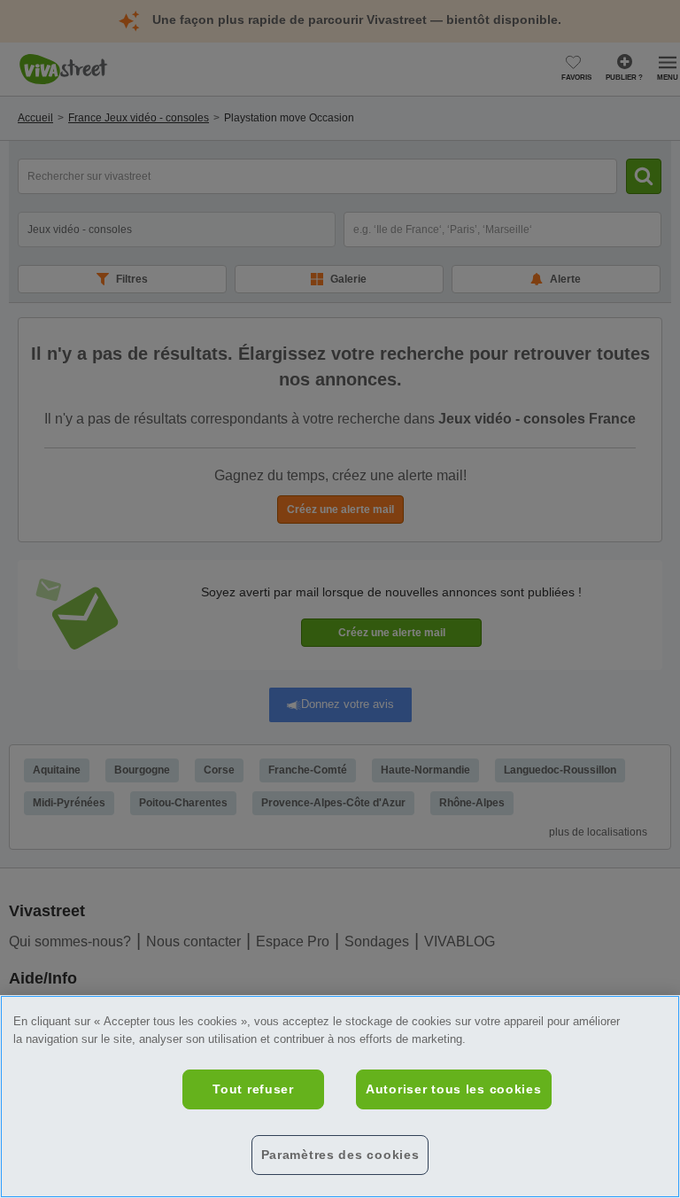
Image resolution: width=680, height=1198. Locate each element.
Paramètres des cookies (340, 1154)
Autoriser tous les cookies (454, 1089)
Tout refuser (253, 1089)
